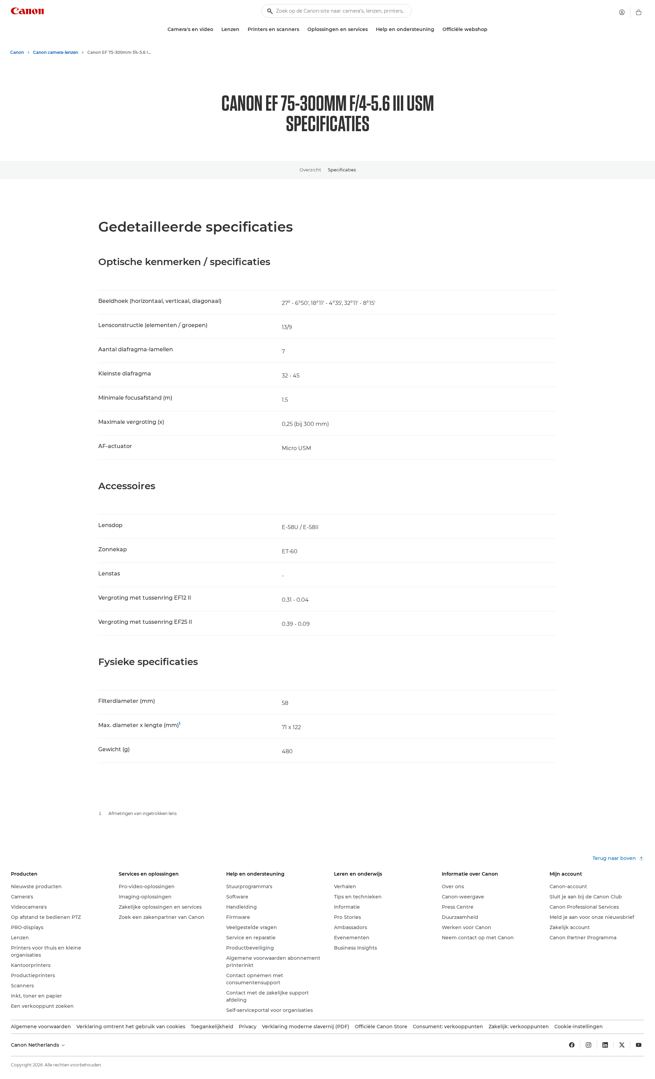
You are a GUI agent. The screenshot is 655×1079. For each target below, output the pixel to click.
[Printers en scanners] (302, 29)
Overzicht (310, 169)
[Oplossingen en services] (370, 29)
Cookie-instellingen (578, 1026)
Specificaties (342, 169)
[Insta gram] (588, 1045)
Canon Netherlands (35, 1045)
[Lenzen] (242, 29)
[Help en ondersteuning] (437, 29)
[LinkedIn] (605, 1045)
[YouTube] (638, 1045)
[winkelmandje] (638, 12)
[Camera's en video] (216, 29)
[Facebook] (571, 1045)
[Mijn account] (621, 12)
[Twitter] (622, 1045)
